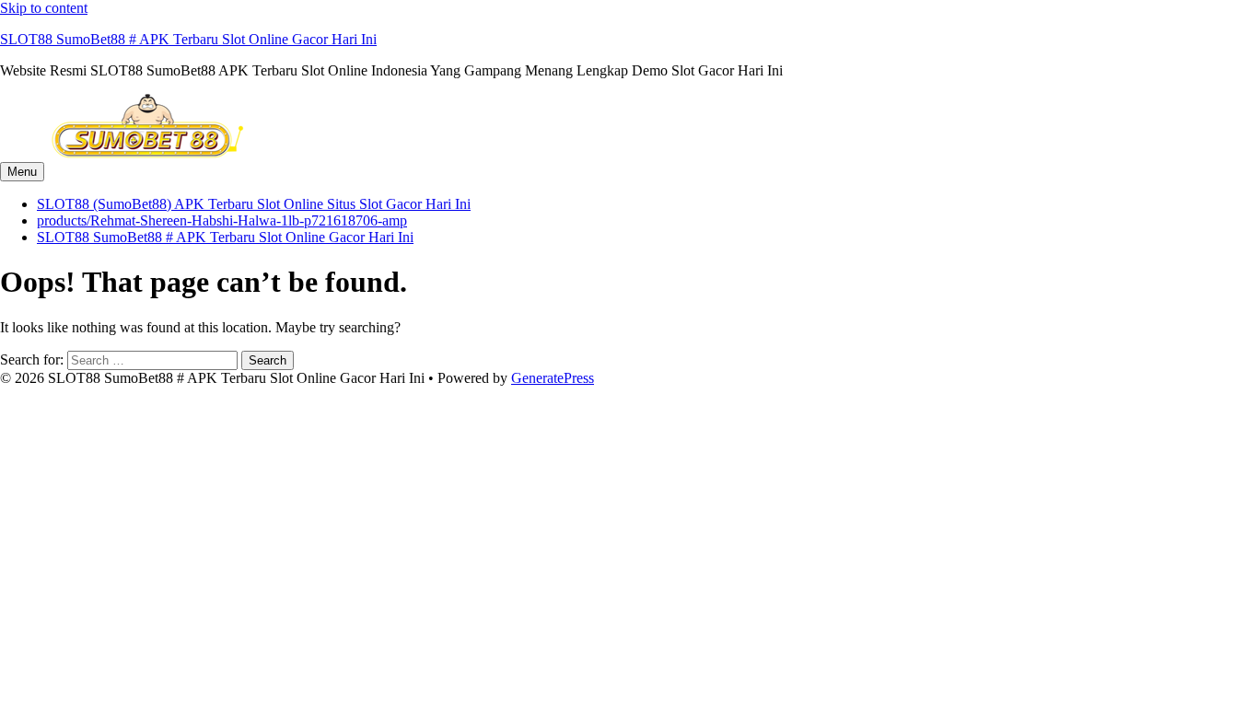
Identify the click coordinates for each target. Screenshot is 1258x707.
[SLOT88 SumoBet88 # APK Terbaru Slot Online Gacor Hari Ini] (147, 153)
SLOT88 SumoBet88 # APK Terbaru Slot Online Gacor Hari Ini (188, 39)
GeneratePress (552, 378)
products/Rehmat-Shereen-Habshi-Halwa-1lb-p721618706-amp (222, 220)
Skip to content (43, 8)
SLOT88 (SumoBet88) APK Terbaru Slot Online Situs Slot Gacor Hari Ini (254, 204)
